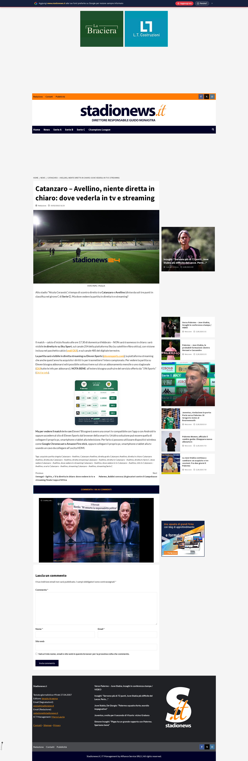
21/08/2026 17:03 (201, 446)
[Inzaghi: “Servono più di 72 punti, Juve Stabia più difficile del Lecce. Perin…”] (188, 249)
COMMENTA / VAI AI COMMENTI (96, 489)
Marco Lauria (58, 716)
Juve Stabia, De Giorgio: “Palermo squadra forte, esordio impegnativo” (121, 707)
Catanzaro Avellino (88, 456)
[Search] (213, 129)
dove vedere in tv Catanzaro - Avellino (119, 463)
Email (101, 628)
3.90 (89, 413)
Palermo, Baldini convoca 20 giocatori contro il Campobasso (128, 475)
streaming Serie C (105, 466)
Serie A (57, 129)
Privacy (57, 725)
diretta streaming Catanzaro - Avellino (89, 460)
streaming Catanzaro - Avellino (82, 466)
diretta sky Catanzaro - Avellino (57, 460)
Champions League (99, 129)
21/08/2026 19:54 (182, 402)
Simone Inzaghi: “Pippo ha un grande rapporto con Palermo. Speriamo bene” (123, 723)
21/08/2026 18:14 (201, 424)
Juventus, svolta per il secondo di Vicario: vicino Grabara (121, 715)
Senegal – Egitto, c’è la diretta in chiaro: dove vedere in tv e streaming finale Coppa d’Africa (65, 476)
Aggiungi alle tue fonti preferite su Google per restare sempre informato (81, 3)
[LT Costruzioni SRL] (146, 29)
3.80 (89, 398)
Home (36, 129)
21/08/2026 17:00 (201, 470)
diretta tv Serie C (142, 460)
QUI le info (42, 372)
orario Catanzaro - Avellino (56, 466)
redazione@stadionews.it (45, 713)
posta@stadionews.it (43, 705)
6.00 (95, 398)
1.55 (83, 398)
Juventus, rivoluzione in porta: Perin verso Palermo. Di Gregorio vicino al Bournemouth (196, 416)
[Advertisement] (124, 72)
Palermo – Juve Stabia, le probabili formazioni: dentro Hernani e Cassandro (196, 348)
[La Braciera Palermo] (101, 29)
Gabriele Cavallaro (172, 267)
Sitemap (47, 725)
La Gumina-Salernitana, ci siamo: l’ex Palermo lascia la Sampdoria (186, 395)
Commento (41, 589)
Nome (39, 628)
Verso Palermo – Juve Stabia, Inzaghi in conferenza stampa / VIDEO (196, 325)
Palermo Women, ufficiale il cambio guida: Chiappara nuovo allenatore (197, 439)
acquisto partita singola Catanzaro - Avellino (60, 456)
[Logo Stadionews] (179, 707)
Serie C (81, 129)
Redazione (38, 96)
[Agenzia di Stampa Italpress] (183, 538)
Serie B (69, 129)
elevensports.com (113, 356)
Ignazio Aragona (50, 698)
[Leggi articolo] (170, 327)
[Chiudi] (212, 3)
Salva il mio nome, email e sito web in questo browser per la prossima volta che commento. (83, 653)
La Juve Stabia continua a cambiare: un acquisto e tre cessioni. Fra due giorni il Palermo (195, 462)
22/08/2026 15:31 (201, 332)
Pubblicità (60, 96)
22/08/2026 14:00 (188, 267)
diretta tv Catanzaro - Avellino (120, 460)
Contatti (49, 96)
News (47, 129)
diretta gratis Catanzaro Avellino (112, 456)
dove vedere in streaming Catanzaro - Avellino (81, 463)
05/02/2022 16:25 (58, 206)
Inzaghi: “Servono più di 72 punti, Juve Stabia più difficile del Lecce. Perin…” (186, 261)
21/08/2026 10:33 (201, 354)
